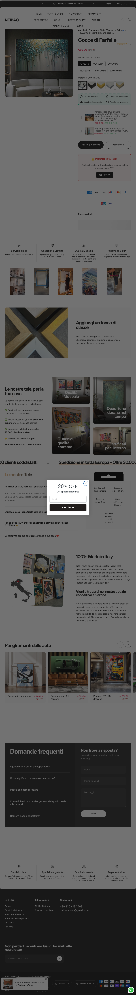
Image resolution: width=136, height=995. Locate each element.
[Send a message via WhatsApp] (131, 990)
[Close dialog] (86, 483)
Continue (68, 507)
